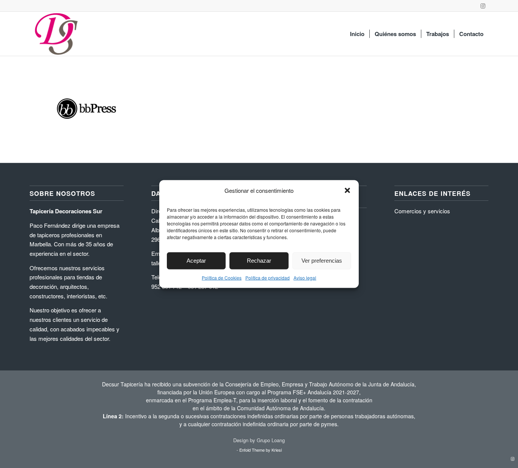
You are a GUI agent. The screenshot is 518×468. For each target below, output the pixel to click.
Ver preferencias (321, 260)
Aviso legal (305, 277)
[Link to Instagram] (482, 5)
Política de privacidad (267, 277)
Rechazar (259, 260)
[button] (347, 190)
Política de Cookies (222, 277)
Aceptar (196, 260)
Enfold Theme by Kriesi (260, 450)
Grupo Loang (271, 440)
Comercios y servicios (422, 211)
